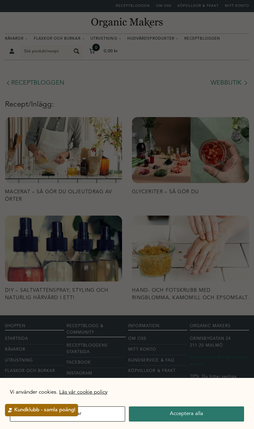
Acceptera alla (186, 413)
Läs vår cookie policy (83, 392)
